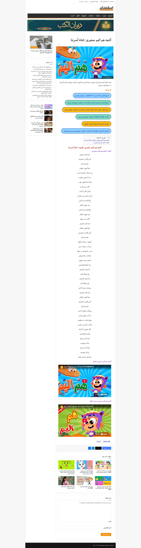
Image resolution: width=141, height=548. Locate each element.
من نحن (86, 1)
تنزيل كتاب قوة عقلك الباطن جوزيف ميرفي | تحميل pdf (42, 76)
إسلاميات (90, 15)
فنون (104, 15)
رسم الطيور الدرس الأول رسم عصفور (42, 79)
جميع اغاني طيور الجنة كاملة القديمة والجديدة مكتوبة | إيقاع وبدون (86, 110)
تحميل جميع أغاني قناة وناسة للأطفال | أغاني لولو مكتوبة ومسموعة (37, 124)
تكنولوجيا (84, 15)
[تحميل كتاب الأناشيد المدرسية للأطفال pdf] (85, 480)
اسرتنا (98, 441)
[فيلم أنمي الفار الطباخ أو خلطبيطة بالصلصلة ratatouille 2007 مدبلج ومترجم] (48, 130)
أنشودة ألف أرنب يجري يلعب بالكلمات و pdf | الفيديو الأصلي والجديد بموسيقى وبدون (86, 472)
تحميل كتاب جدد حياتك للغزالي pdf (43, 69)
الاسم (109, 521)
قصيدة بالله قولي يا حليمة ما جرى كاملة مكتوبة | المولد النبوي (41, 92)
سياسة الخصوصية (94, 1)
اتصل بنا (81, 1)
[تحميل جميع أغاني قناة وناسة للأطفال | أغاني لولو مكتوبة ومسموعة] (48, 124)
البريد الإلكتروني (107, 527)
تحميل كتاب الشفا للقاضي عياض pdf (42, 85)
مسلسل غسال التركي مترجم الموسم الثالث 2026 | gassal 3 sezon (42, 96)
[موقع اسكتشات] (106, 8)
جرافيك (98, 15)
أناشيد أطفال (106, 441)
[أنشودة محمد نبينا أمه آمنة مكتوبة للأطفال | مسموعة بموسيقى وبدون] (103, 464)
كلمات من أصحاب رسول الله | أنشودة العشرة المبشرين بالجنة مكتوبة (36, 107)
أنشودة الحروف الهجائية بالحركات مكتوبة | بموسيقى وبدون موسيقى (86, 131)
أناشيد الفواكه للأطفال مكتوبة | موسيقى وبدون (93, 117)
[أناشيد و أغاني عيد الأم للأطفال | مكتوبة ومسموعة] (48, 118)
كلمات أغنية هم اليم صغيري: (101, 142)
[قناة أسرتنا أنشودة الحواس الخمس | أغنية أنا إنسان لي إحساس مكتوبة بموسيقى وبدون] (66, 464)
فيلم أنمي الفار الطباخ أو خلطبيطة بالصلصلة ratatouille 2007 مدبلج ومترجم (36, 130)
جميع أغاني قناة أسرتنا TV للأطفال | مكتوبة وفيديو (92, 95)
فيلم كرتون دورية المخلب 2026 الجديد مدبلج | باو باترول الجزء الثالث (42, 82)
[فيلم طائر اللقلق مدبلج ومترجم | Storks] (48, 112)
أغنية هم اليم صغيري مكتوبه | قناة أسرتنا (96, 140)
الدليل (78, 15)
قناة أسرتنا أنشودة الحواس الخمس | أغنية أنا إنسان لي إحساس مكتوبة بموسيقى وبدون (66, 472)
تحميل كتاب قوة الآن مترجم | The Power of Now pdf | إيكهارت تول (41, 72)
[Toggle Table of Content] (108, 137)
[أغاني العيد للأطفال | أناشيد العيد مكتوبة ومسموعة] (66, 480)
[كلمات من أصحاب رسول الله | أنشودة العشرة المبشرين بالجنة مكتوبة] (48, 106)
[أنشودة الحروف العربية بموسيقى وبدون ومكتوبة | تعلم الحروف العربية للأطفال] (103, 480)
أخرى (72, 15)
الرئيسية (110, 15)
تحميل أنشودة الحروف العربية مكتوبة (96, 124)
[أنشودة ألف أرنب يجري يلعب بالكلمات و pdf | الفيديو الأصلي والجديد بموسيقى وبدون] (85, 464)
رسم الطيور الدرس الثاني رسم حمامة (42, 67)
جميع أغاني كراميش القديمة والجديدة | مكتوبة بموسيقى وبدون (88, 103)
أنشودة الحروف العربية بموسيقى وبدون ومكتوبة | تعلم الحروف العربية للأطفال (103, 488)
